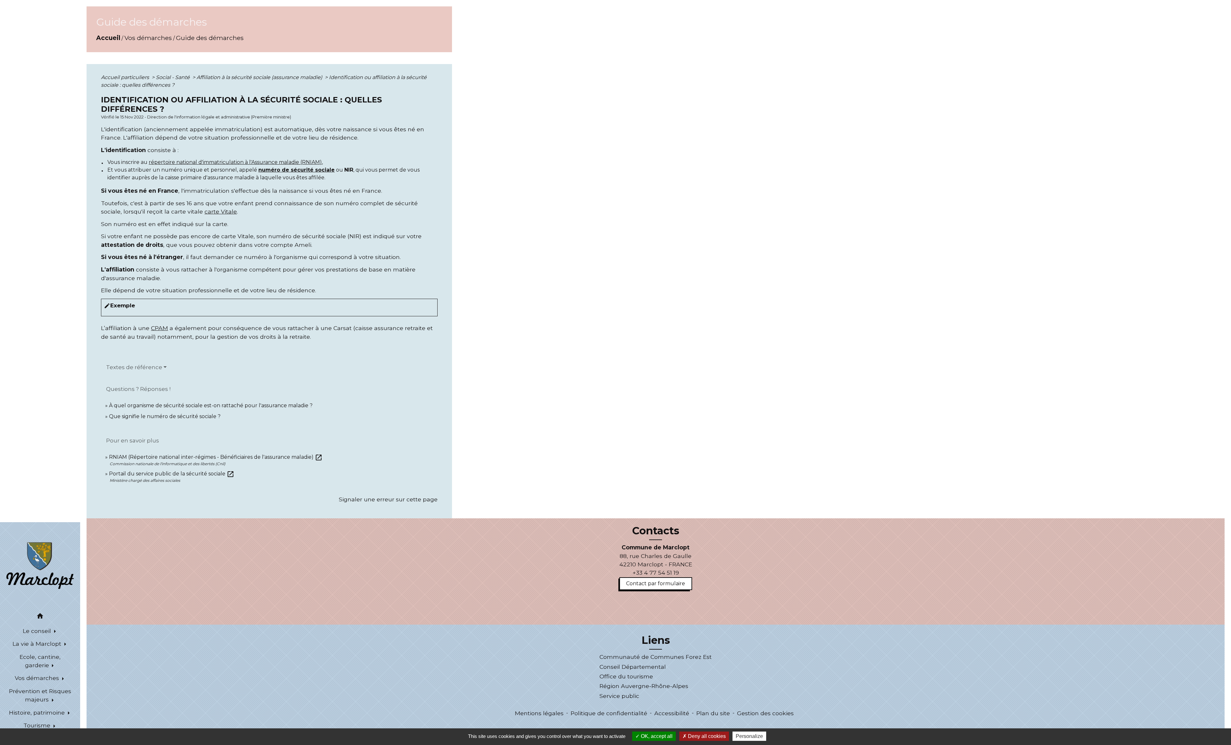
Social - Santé (173, 77)
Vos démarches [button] (38, 678)
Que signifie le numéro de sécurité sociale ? (165, 416)
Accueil (108, 38)
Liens (655, 640)
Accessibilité (671, 713)
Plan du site (713, 713)
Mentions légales (539, 713)
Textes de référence (134, 367)
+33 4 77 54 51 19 (655, 572)
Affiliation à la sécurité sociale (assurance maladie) (260, 77)
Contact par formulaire (655, 583)
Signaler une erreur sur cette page (388, 499)
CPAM (159, 328)
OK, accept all (656, 736)
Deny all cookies (706, 736)
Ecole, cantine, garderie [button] (40, 660)
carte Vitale (221, 211)
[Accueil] (40, 565)
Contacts (655, 531)
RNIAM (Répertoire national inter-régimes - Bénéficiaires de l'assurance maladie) (215, 457)
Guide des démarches (210, 38)
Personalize (749, 736)
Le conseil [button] (38, 631)
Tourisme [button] (37, 725)
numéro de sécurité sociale (296, 170)
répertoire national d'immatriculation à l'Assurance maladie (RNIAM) (235, 162)
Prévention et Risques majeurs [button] (40, 695)
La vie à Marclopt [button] (38, 643)
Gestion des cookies (765, 713)
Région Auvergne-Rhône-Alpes (643, 686)
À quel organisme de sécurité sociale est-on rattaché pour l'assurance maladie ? (211, 405)
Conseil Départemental (632, 666)
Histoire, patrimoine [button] (37, 712)
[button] (40, 617)
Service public (619, 695)
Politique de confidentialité (609, 713)
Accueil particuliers (125, 77)
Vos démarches (148, 38)
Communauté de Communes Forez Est (655, 656)
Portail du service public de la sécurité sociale (171, 474)
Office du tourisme (626, 676)
